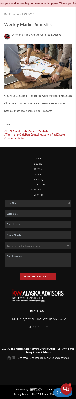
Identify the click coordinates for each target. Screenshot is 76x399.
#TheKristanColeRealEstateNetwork (26, 134)
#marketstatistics (14, 138)
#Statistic (43, 131)
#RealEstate (57, 134)
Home (38, 158)
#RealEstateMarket (25, 131)
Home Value (38, 184)
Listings (38, 163)
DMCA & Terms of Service (45, 394)
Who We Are (38, 189)
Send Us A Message (38, 276)
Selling (38, 174)
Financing (38, 179)
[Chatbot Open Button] (66, 389)
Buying (38, 168)
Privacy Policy (21, 394)
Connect (38, 194)
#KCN (8, 131)
